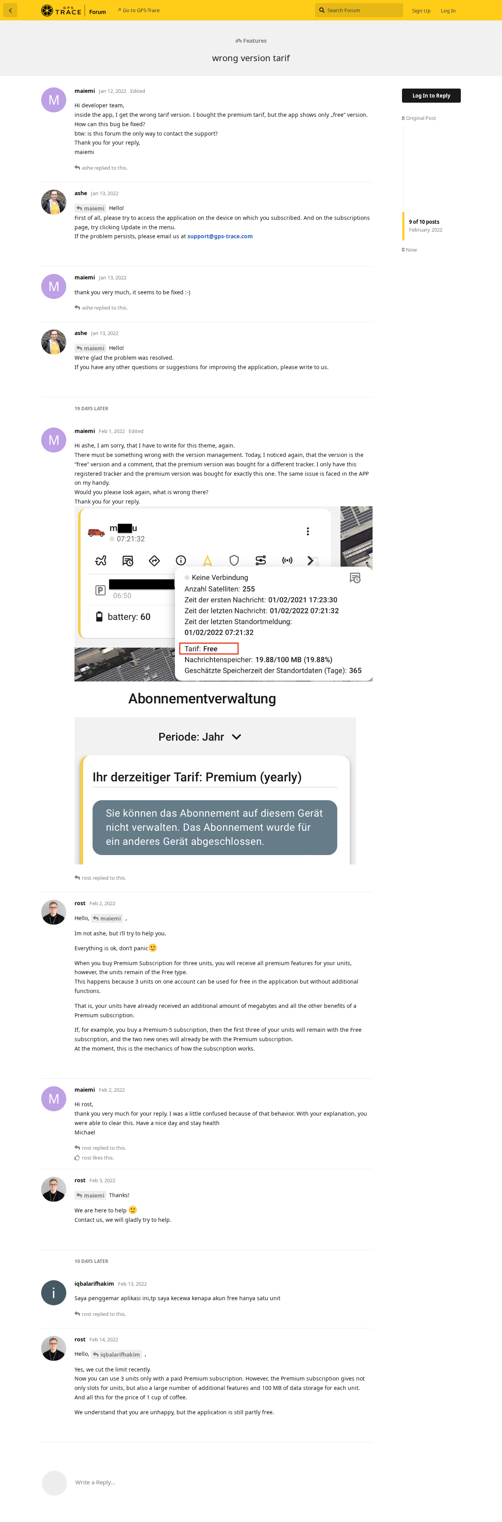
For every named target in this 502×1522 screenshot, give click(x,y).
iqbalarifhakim (120, 1354)
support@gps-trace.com (220, 236)
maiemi (94, 208)
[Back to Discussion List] (10, 10)
